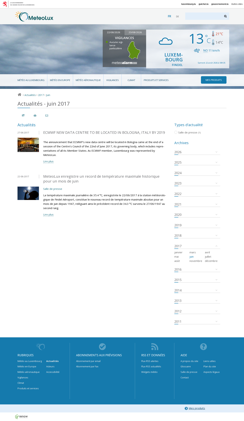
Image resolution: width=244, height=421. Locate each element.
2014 (177, 290)
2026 (177, 152)
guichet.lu (203, 4)
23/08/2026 (135, 32)
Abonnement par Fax (87, 366)
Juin (48, 95)
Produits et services (156, 80)
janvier (178, 252)
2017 (41, 95)
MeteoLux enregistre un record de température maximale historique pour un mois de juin (101, 179)
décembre (211, 261)
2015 (177, 280)
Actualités (30, 95)
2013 (177, 300)
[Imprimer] (35, 115)
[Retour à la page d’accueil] (34, 20)
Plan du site (209, 366)
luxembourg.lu (188, 4)
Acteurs (50, 366)
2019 (177, 225)
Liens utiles (209, 361)
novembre (196, 261)
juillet (208, 256)
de (177, 16)
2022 (177, 194)
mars (193, 252)
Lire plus (48, 161)
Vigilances (112, 80)
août (177, 261)
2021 (177, 204)
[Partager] (23, 115)
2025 (177, 162)
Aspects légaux (211, 372)
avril (207, 252)
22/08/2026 (113, 32)
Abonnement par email (88, 361)
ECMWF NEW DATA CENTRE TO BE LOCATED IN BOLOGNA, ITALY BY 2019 (104, 132)
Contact (185, 377)
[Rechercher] (225, 16)
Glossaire (186, 366)
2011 (177, 321)
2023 (177, 183)
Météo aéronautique (88, 80)
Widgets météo (149, 372)
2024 (177, 173)
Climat (131, 80)
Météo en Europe (60, 80)
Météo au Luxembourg (31, 80)
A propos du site (189, 361)
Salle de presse (52, 189)
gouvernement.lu (219, 4)
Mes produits (197, 408)
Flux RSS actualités (151, 366)
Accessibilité (52, 372)
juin (192, 256)
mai (176, 256)
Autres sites (237, 4)
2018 (177, 235)
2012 (177, 311)
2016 (177, 269)
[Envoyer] (47, 115)
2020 (177, 214)
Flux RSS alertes (149, 361)
